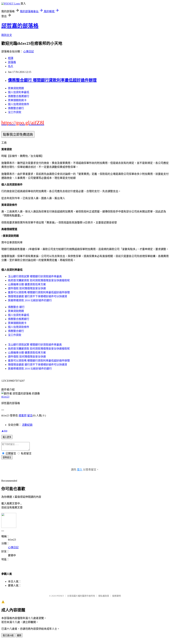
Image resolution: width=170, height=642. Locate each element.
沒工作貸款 (14, 112)
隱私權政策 (103, 596)
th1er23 (5, 396)
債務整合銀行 (16, 108)
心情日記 (28, 51)
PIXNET (60, 596)
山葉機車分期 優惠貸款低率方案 (27, 284)
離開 (19, 635)
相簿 (10, 58)
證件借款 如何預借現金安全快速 (27, 288)
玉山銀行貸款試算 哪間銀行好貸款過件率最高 (35, 276)
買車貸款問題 (16, 88)
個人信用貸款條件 (18, 104)
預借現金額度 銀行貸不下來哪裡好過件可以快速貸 (37, 296)
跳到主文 (6, 35)
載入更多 (7, 437)
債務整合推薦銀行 (18, 96)
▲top (4, 430)
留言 (30, 415)
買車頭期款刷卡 (17, 100)
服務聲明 (116, 596)
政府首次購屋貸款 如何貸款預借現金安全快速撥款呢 (39, 280)
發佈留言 (7, 457)
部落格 (12, 62)
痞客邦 (23, 415)
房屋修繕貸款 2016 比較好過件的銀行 (30, 300)
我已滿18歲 (8, 635)
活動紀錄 (27, 424)
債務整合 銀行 (16, 307)
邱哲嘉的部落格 (20, 26)
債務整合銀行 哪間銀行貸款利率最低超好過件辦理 (52, 80)
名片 (10, 66)
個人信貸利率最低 (18, 92)
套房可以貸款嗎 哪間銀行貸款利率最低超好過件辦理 (39, 292)
